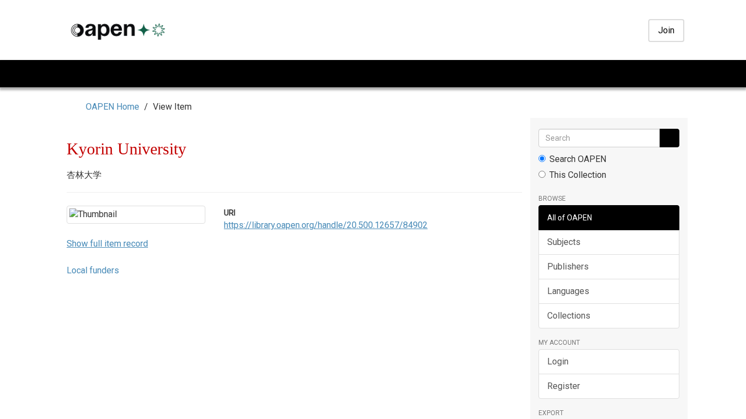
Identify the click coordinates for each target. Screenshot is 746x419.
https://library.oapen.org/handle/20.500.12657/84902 (326, 225)
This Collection (577, 175)
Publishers (568, 266)
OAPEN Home (112, 106)
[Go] (669, 138)
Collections (568, 315)
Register (563, 386)
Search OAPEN (577, 159)
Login (558, 361)
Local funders (93, 361)
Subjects (564, 242)
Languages (568, 291)
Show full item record (107, 335)
